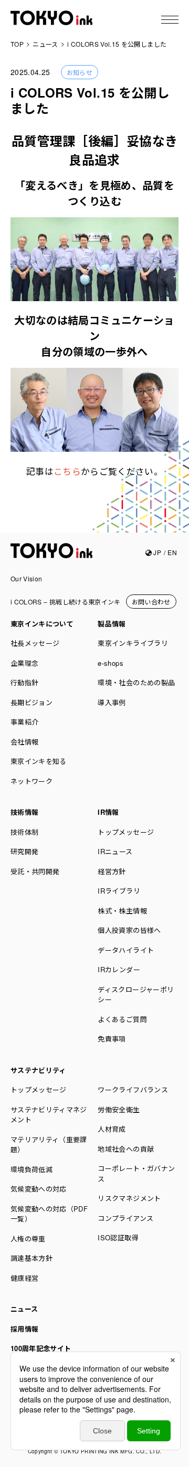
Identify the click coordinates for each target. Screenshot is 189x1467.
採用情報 (24, 1329)
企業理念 (24, 663)
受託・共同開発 (34, 871)
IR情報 (108, 812)
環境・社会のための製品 (136, 682)
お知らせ (79, 72)
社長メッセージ (34, 643)
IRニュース (115, 851)
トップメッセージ (126, 832)
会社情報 (24, 742)
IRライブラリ (119, 891)
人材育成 (111, 1129)
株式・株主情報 (122, 911)
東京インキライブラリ (133, 643)
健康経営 (24, 1278)
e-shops (110, 663)
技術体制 (24, 832)
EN (172, 552)
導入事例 (111, 702)
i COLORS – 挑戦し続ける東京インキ (65, 601)
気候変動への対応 (38, 1189)
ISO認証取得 (118, 1237)
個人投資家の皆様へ (129, 930)
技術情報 (24, 812)
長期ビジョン (31, 702)
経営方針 (111, 871)
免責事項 (111, 1039)
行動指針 (24, 682)
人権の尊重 (28, 1238)
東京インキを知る (38, 761)
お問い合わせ (151, 601)
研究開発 (24, 851)
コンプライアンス (125, 1218)
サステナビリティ (38, 1070)
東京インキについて (42, 624)
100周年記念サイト (40, 1348)
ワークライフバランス (133, 1089)
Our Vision (26, 578)
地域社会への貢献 (126, 1149)
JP (156, 552)
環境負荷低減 (31, 1169)
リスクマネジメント (129, 1198)
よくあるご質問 (122, 1019)
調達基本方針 (31, 1258)
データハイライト (126, 950)
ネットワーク (31, 781)
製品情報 (111, 624)
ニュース (24, 1309)
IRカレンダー (119, 969)
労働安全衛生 (119, 1109)
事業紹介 (24, 722)
